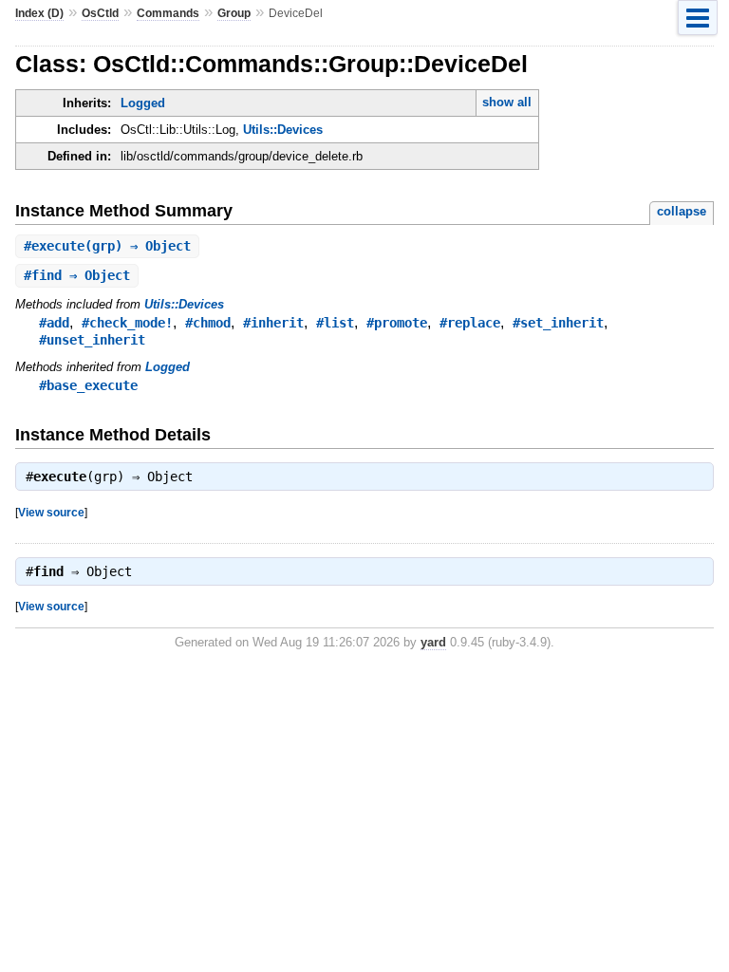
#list (335, 322)
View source (51, 512)
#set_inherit (558, 322)
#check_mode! (127, 322)
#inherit (273, 322)
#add (54, 322)
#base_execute (88, 385)
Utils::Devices (283, 129)
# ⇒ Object (77, 275)
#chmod (208, 322)
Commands (168, 13)
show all (507, 102)
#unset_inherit (92, 339)
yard (433, 642)
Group (234, 13)
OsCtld (100, 13)
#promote (396, 322)
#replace (469, 322)
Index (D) (39, 13)
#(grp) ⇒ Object (107, 245)
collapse (681, 211)
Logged (143, 103)
